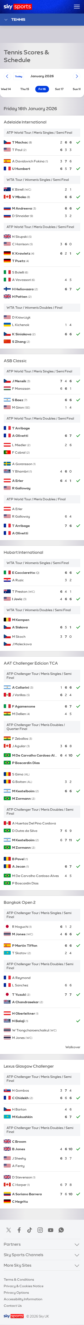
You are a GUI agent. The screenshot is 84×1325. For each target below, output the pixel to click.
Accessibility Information (23, 1299)
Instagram (40, 1230)
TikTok (30, 1230)
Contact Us (13, 1305)
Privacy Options (16, 1292)
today (18, 76)
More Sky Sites (18, 1265)
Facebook (19, 1230)
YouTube (51, 1230)
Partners (12, 1244)
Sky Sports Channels (23, 1255)
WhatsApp (61, 1230)
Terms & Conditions (19, 1279)
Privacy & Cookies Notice (23, 1286)
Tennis (18, 19)
